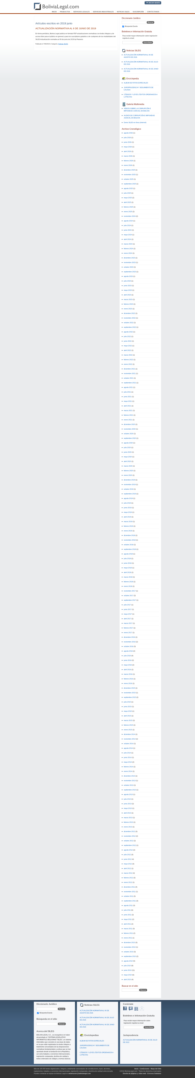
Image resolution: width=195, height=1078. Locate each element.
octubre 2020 (128, 434)
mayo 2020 (128, 457)
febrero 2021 (128, 415)
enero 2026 (128, 165)
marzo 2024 (128, 244)
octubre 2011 (128, 896)
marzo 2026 (128, 156)
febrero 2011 (128, 933)
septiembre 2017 (130, 600)
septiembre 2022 (130, 327)
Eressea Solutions (154, 1073)
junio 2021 (127, 397)
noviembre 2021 (130, 373)
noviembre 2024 (130, 216)
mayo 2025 (128, 198)
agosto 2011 (128, 905)
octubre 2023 (128, 267)
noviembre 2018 (130, 540)
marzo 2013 (128, 818)
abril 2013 (127, 813)
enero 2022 (128, 364)
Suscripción (138, 12)
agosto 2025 (128, 188)
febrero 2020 (128, 471)
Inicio (54, 12)
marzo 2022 (128, 355)
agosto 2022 (128, 332)
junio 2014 (127, 757)
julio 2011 (127, 910)
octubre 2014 (128, 744)
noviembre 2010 (130, 947)
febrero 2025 (128, 207)
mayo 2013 (128, 808)
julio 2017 (127, 605)
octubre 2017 (128, 595)
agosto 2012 (128, 850)
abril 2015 (127, 716)
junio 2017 (127, 609)
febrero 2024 (128, 249)
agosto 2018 (128, 554)
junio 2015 (127, 707)
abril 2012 (127, 868)
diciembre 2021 (129, 369)
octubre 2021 (128, 378)
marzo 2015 (128, 720)
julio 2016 (127, 656)
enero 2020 (128, 475)
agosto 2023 (128, 276)
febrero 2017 (128, 628)
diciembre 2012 (129, 831)
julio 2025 (127, 193)
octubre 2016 (128, 646)
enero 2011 (128, 938)
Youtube (136, 1008)
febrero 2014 (128, 767)
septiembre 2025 (130, 184)
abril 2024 (127, 239)
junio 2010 (127, 970)
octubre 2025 (128, 179)
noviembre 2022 (130, 318)
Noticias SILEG (123, 12)
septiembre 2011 (130, 901)
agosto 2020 (128, 443)
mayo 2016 (128, 665)
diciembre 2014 (129, 734)
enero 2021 (128, 420)
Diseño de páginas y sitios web (134, 1073)
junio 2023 (127, 286)
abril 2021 (127, 406)
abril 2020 (127, 461)
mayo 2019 (128, 512)
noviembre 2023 (130, 262)
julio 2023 (127, 281)
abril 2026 (127, 151)
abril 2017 (127, 619)
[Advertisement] (66, 19)
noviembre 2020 (130, 429)
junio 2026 (127, 142)
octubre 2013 (128, 785)
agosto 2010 (128, 961)
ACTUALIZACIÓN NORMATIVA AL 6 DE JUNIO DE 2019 (65, 28)
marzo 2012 (128, 873)
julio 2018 (127, 558)
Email (142, 1008)
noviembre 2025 (130, 175)
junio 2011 (127, 915)
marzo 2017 (128, 623)
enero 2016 (128, 683)
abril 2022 (127, 350)
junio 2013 (127, 804)
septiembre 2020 (130, 438)
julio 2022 (127, 336)
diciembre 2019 (129, 480)
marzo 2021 (128, 410)
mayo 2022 (128, 346)
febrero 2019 (128, 526)
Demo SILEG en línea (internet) (135, 122)
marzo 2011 (128, 929)
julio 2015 (127, 702)
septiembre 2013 (130, 790)
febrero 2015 (128, 725)
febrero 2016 (128, 679)
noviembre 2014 (130, 739)
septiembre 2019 (130, 494)
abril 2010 (127, 979)
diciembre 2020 (129, 424)
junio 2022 (127, 341)
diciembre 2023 (129, 258)
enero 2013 (128, 827)
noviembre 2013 (130, 781)
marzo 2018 (128, 577)
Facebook (125, 1008)
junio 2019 (127, 508)
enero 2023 (128, 309)
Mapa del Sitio (156, 1069)
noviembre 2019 (130, 484)
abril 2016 (127, 670)
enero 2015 (128, 730)
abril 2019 (127, 517)
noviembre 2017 (130, 591)
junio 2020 (127, 452)
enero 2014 (128, 771)
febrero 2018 (128, 582)
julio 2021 (127, 392)
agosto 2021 (128, 387)
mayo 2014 (128, 762)
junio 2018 (127, 563)
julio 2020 (127, 447)
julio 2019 (127, 503)
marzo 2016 (128, 674)
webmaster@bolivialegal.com (79, 1073)
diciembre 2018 (129, 535)
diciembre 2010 (129, 942)
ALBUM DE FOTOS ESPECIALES (136, 83)
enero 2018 (128, 586)
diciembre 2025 (129, 170)
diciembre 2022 (129, 313)
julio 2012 (127, 855)
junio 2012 (127, 859)
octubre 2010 (128, 952)
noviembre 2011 (129, 892)
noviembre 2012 (130, 836)
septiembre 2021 (130, 383)
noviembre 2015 (130, 693)
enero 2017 (128, 633)
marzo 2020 (128, 466)
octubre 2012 (128, 841)
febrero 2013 (128, 822)
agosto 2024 (128, 221)
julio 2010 (127, 966)
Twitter (131, 1008)
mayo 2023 (128, 290)
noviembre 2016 (130, 642)
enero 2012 (128, 882)
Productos (65, 12)
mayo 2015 (128, 711)
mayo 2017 (128, 614)
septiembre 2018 (130, 549)
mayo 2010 (128, 975)
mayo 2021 (128, 401)
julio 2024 (127, 225)
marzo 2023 (128, 299)
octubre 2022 (128, 323)
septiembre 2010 (130, 956)
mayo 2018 (128, 568)
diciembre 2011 (129, 887)
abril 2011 (127, 924)
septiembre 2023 (130, 272)
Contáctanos (153, 12)
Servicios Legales (81, 12)
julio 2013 (127, 799)
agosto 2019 (128, 498)
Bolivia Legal (56, 6)
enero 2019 (128, 531)
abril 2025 (127, 202)
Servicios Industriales (103, 12)
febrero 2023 (128, 304)
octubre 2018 (128, 545)
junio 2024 (127, 230)
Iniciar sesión (154, 3)
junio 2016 (127, 660)
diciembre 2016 (129, 637)
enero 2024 (128, 253)
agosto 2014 (128, 748)
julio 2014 (127, 753)
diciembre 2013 (129, 776)
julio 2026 (127, 138)
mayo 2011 (128, 919)
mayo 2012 (128, 864)
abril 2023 (127, 295)
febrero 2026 (128, 161)
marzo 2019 (128, 521)
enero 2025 (128, 212)
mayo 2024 (128, 235)
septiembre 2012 (130, 845)
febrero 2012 (128, 878)
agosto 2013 (128, 794)
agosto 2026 (128, 133)
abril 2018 (127, 572)
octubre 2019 (128, 489)
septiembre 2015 (130, 697)
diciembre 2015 (129, 688)
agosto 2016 (128, 651)
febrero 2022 (128, 360)
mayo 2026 (128, 147)
